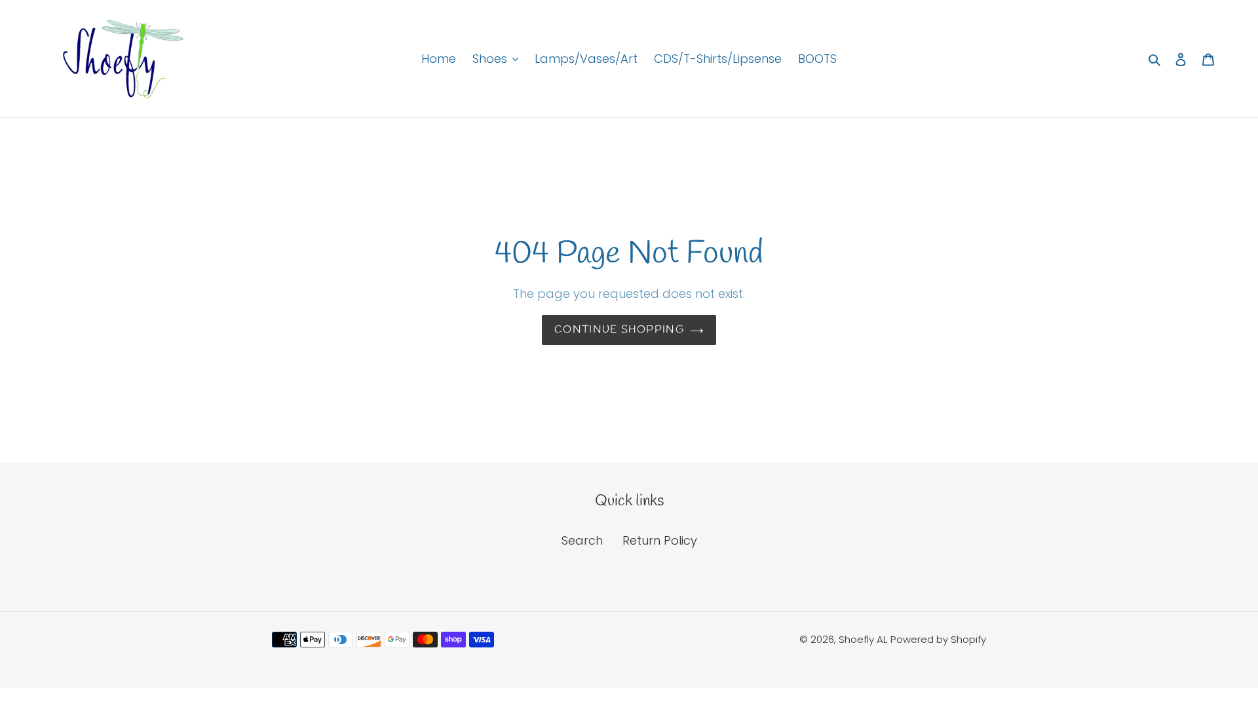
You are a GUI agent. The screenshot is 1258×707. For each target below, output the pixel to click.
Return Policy (659, 540)
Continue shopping (619, 329)
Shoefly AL (863, 639)
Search (582, 540)
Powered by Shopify (938, 639)
